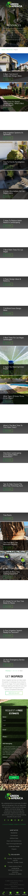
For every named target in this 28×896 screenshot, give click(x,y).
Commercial (14, 835)
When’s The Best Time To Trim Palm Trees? (12, 426)
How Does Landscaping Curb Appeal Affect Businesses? (12, 455)
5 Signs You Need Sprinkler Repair (13, 368)
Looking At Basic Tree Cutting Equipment (11, 573)
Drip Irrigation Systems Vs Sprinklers (13, 134)
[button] (14, 10)
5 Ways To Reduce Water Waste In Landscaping (12, 221)
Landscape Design (14, 846)
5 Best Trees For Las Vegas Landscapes (13, 338)
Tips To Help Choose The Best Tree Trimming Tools (13, 485)
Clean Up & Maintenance (14, 841)
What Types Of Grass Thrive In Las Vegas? (13, 397)
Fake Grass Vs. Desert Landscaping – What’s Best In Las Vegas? (13, 103)
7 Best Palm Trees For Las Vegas (13, 251)
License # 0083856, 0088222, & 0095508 (14, 824)
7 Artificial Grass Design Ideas (12, 309)
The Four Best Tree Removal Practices (10, 543)
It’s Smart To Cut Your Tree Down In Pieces (13, 602)
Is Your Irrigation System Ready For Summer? (12, 631)
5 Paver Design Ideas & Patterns (12, 280)
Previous (8, 670)
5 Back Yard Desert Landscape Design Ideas (12, 75)
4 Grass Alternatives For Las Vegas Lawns (14, 192)
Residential (14, 833)
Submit (14, 777)
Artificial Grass (14, 838)
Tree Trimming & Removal (14, 843)
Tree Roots (7, 515)
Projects (14, 849)
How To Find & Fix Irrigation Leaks (14, 163)
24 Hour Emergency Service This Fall (13, 661)
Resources (10, 49)
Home (3, 49)
